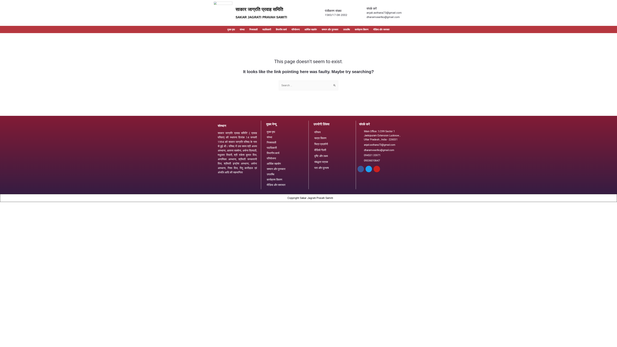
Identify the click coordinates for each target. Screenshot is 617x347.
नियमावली (253, 29)
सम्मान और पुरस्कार (330, 29)
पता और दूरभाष (321, 167)
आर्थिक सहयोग (310, 29)
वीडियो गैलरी (320, 150)
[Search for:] (308, 85)
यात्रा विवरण (320, 138)
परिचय (317, 132)
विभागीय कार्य (281, 29)
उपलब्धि (346, 29)
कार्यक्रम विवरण (361, 29)
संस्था (242, 29)
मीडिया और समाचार (381, 29)
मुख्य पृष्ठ (231, 29)
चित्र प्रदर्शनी (321, 144)
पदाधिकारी (266, 29)
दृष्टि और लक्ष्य (321, 156)
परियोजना (295, 29)
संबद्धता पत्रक (321, 162)
